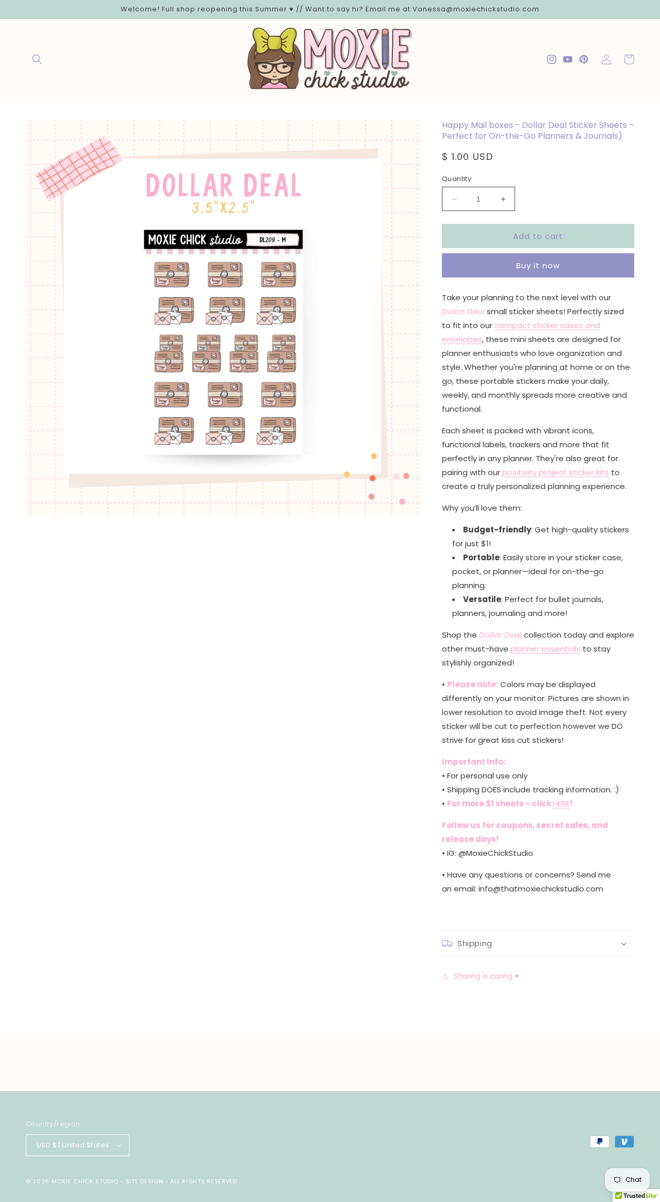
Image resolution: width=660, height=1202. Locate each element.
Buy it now (538, 265)
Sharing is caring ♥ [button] (486, 976)
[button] (37, 59)
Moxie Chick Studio (85, 1181)
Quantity (456, 179)
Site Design (144, 1181)
